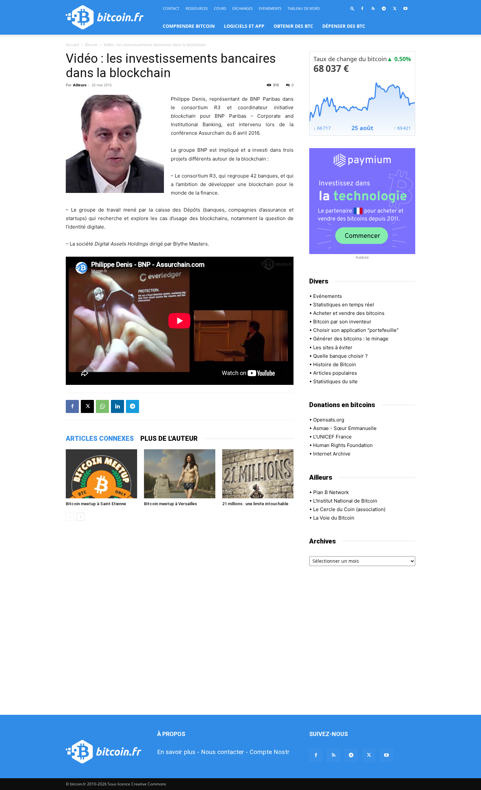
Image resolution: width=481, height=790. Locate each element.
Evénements (327, 296)
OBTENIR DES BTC (293, 26)
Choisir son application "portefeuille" (356, 330)
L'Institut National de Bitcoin (345, 501)
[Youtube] (405, 8)
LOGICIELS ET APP (244, 26)
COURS (220, 8)
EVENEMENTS (270, 8)
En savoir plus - (178, 752)
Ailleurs (79, 84)
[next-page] (80, 517)
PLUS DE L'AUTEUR (169, 438)
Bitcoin (91, 44)
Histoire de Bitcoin (334, 364)
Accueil (72, 44)
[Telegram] (384, 8)
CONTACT (171, 8)
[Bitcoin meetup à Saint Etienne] (101, 473)
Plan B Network (331, 492)
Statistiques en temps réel (343, 304)
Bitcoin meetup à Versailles (170, 503)
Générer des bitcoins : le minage (350, 338)
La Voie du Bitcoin (333, 518)
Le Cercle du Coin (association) (349, 509)
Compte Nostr (270, 752)
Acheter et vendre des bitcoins (348, 313)
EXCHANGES (242, 8)
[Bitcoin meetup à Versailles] (179, 473)
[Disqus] (180, 618)
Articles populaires (335, 373)
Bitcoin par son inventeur (342, 321)
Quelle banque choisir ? (340, 356)
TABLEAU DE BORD (304, 8)
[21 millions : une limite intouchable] (258, 473)
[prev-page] (70, 517)
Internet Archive (331, 454)
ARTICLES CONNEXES (100, 438)
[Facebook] (362, 8)
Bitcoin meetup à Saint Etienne (96, 503)
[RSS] (373, 8)
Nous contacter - (224, 752)
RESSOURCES (197, 8)
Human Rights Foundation (343, 445)
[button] (352, 8)
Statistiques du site (335, 381)
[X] (395, 8)
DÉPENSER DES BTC (343, 26)
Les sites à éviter (332, 347)
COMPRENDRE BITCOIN (189, 26)
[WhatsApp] (102, 406)
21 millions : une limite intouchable (255, 503)
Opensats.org (328, 420)
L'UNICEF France (332, 437)
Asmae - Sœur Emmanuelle (345, 428)
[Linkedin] (117, 406)
